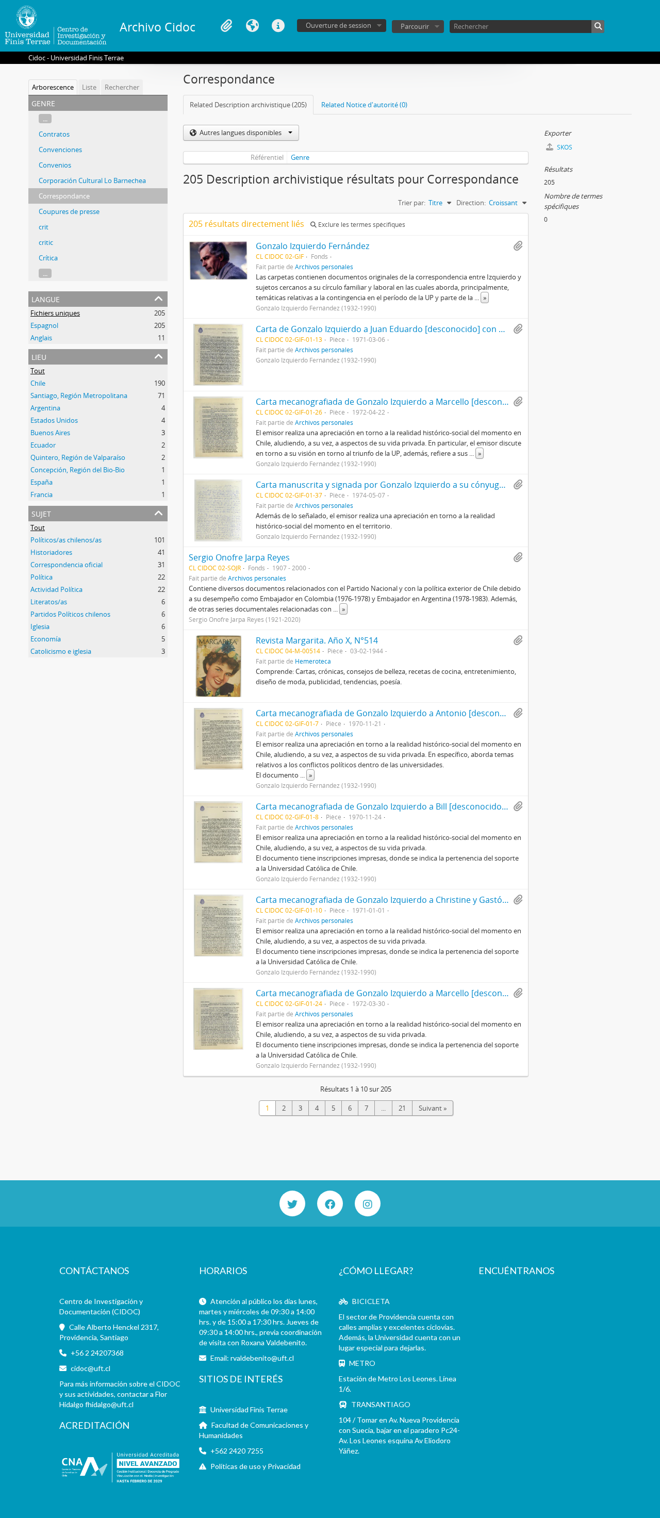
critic (46, 242)
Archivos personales (324, 266)
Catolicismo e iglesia (60, 651)
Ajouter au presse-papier (518, 246)
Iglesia (40, 626)
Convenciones (60, 149)
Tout (37, 370)
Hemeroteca (313, 661)
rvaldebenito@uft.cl (262, 1358)
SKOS (563, 147)
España (41, 482)
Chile (37, 383)
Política (41, 577)
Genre (300, 157)
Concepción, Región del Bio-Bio (77, 469)
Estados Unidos (54, 420)
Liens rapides (278, 26)
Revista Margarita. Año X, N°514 (317, 640)
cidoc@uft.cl (90, 1368)
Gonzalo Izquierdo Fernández (312, 246)
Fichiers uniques (55, 313)
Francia (41, 494)
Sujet (41, 513)
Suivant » (433, 1108)
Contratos (54, 134)
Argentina (45, 407)
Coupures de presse (69, 211)
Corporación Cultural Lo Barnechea (92, 180)
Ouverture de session (338, 25)
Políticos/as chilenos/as (66, 539)
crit (43, 227)
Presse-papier (226, 26)
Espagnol (44, 325)
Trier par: (411, 202)
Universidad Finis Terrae (249, 1409)
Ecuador (43, 445)
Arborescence (53, 87)
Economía (45, 639)
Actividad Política (56, 589)
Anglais (41, 337)
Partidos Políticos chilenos (70, 614)
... (45, 118)
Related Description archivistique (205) (248, 104)
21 (402, 1108)
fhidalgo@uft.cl (109, 1404)
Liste (89, 87)
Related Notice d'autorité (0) (364, 104)
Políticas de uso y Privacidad (255, 1466)
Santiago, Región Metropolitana (78, 395)
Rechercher (122, 87)
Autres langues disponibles (240, 132)
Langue (252, 26)
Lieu (38, 356)
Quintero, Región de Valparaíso (77, 457)
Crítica (48, 257)
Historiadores (51, 552)
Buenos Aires (50, 432)
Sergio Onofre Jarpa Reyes (239, 557)
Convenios (55, 165)
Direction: (471, 202)
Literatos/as (48, 601)
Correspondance (64, 196)
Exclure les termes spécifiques (361, 224)
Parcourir (415, 26)
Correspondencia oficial (66, 564)
